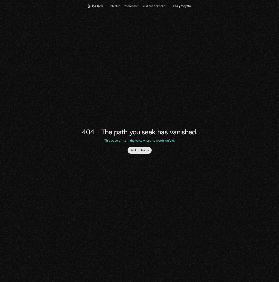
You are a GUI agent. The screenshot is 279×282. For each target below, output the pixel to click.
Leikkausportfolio (153, 6)
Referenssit (131, 6)
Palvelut (114, 6)
